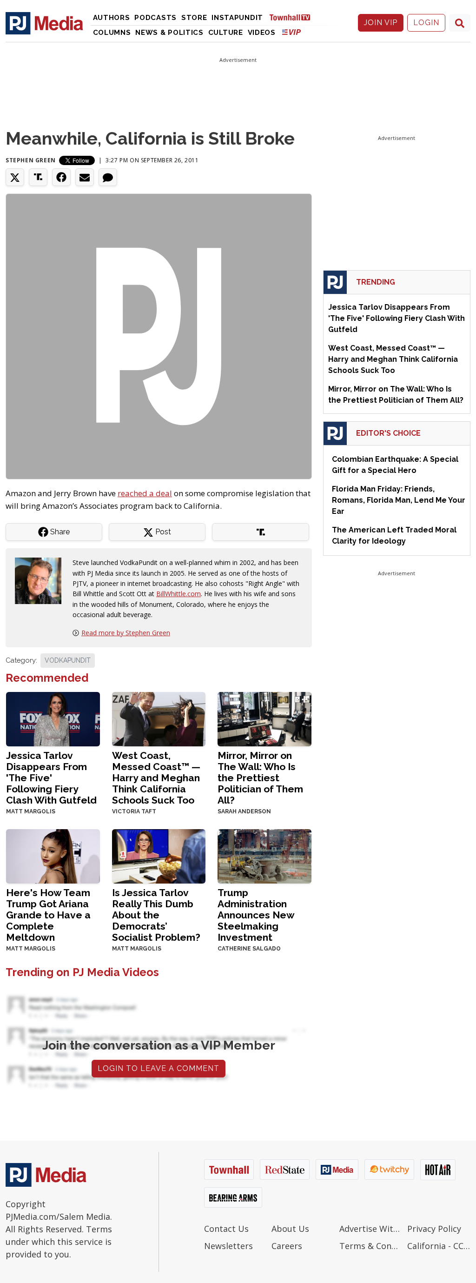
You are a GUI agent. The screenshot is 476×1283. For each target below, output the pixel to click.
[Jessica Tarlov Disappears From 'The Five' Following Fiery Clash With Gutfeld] (53, 718)
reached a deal (145, 493)
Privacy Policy (434, 1228)
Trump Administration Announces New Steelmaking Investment (256, 915)
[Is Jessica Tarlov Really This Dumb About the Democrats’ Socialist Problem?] (159, 855)
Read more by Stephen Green (125, 632)
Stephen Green (31, 160)
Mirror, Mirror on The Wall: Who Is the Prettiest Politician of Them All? (260, 778)
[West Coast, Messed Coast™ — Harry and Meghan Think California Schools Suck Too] (159, 718)
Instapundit (237, 17)
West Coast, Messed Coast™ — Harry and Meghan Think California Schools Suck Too (156, 778)
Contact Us (226, 1228)
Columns (112, 32)
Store (194, 17)
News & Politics (169, 32)
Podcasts (155, 17)
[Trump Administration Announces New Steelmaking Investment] (264, 855)
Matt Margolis (30, 811)
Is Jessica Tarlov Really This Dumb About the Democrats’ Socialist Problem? (156, 915)
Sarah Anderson (244, 811)
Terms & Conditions (371, 1245)
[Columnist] (42, 580)
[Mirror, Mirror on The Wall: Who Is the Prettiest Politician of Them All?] (264, 718)
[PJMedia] (44, 23)
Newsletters (228, 1245)
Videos (262, 32)
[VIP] (291, 32)
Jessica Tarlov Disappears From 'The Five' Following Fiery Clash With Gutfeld (51, 778)
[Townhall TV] (293, 17)
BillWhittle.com (178, 593)
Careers (286, 1245)
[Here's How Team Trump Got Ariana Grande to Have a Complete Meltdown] (53, 855)
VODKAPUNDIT (68, 660)
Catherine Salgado (249, 948)
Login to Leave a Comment (158, 1068)
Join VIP (380, 22)
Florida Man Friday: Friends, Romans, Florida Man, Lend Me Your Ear (398, 500)
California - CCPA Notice (438, 1245)
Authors (111, 17)
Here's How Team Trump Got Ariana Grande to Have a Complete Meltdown (48, 915)
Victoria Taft (134, 811)
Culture (225, 32)
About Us (290, 1228)
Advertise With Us (371, 1228)
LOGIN (426, 22)
